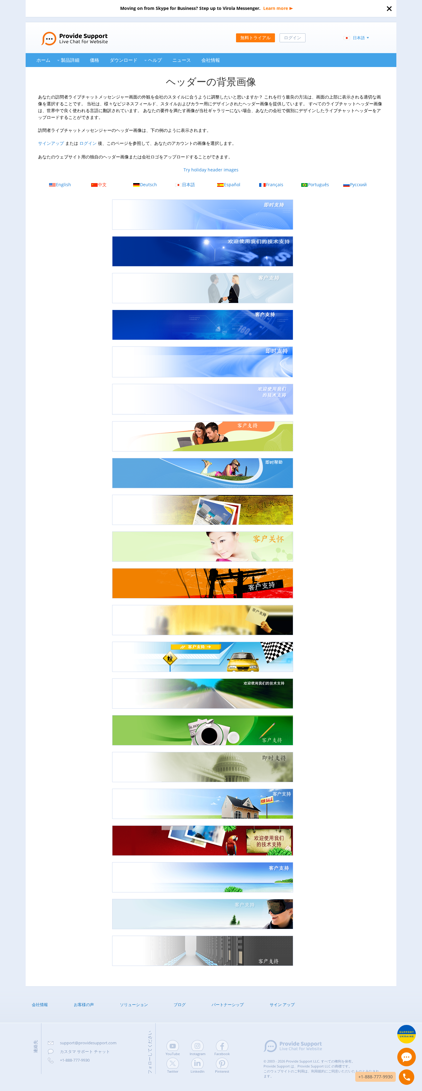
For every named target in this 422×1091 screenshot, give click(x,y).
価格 (94, 60)
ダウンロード (123, 60)
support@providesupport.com (88, 1043)
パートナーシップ (228, 1004)
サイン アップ (282, 1004)
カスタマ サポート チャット (85, 1051)
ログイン (88, 143)
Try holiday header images (211, 170)
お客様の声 (84, 1004)
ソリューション (134, 1004)
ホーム (43, 60)
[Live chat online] (406, 1057)
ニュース (181, 60)
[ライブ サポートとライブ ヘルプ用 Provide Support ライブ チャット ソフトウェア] (67, 33)
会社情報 (210, 60)
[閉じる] (389, 8)
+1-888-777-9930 (75, 1060)
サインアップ (51, 143)
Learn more (275, 8)
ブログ (180, 1004)
